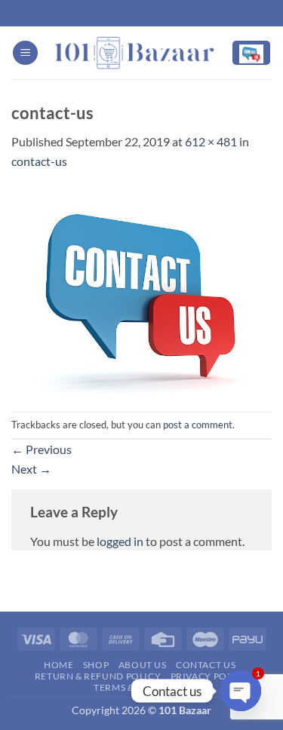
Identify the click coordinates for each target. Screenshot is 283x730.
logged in (120, 541)
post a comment (197, 425)
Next (31, 469)
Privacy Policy (210, 676)
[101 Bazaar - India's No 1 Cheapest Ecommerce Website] (135, 52)
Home (58, 664)
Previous (41, 449)
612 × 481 (211, 141)
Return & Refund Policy (98, 676)
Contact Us (205, 664)
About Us (142, 664)
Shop (96, 664)
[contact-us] (141, 289)
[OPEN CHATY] (240, 690)
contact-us (39, 161)
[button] (25, 53)
